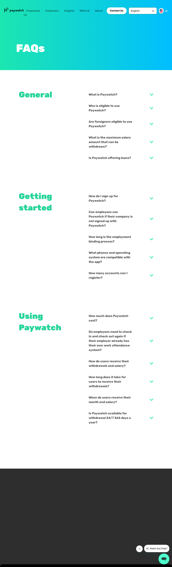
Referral (85, 10)
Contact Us (116, 10)
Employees (33, 10)
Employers (52, 10)
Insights (69, 10)
